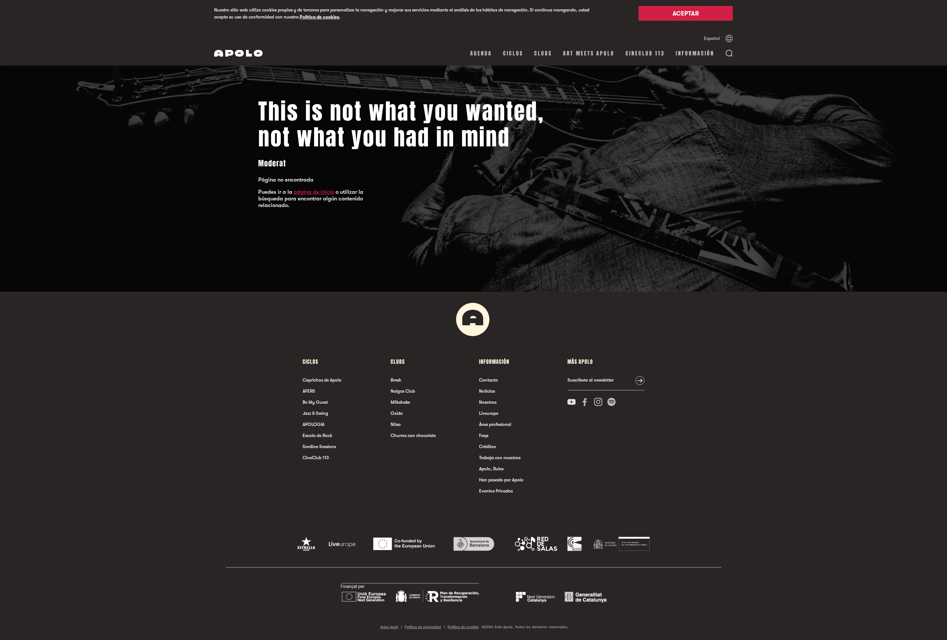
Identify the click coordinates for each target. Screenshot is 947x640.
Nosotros (487, 402)
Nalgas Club (403, 391)
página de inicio (314, 192)
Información (695, 53)
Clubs (543, 53)
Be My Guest (315, 402)
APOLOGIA (313, 424)
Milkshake (400, 402)
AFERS (309, 391)
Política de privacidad (423, 627)
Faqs (483, 435)
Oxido (397, 413)
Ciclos (513, 53)
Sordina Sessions (319, 446)
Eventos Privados (496, 491)
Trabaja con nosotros (499, 457)
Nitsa (396, 424)
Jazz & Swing (315, 413)
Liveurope (488, 413)
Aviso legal (389, 627)
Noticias (487, 391)
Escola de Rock (317, 435)
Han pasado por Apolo (501, 479)
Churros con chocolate (413, 435)
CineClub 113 (645, 53)
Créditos (487, 446)
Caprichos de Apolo (322, 380)
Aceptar (686, 13)
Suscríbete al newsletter (590, 380)
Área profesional (495, 424)
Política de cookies (319, 17)
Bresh (396, 380)
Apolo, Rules (491, 468)
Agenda (481, 53)
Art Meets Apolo (588, 53)
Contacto (488, 380)
